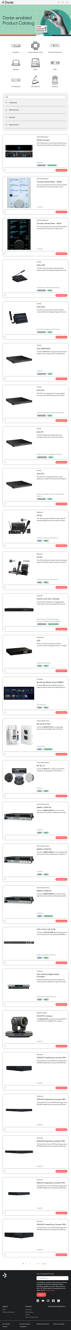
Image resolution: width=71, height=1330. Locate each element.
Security (5, 1326)
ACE (38, 640)
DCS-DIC (40, 390)
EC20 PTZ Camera (45, 1016)
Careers (27, 1314)
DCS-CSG (41, 265)
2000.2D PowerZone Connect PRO (51, 1057)
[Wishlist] (63, 2)
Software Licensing (59, 1324)
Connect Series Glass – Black (49, 223)
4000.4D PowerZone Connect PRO (51, 1224)
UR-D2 (39, 557)
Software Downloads (8, 1312)
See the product (61, 170)
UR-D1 (39, 515)
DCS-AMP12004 (43, 348)
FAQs (4, 1309)
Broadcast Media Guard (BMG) (50, 682)
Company (28, 1306)
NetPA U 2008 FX (44, 891)
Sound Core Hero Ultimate (48, 599)
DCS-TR (40, 432)
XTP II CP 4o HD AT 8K (46, 929)
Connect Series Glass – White (49, 182)
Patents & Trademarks (43, 1324)
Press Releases (29, 1312)
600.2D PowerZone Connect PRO (51, 1183)
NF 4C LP (41, 766)
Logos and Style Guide (31, 1317)
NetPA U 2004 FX (44, 849)
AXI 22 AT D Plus (43, 724)
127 (38, 1264)
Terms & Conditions (25, 1324)
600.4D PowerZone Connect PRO (51, 1141)
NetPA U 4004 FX (44, 807)
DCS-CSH (41, 307)
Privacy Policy (50, 1290)
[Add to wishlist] (5, 170)
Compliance (23, 1326)
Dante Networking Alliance (56, 1306)
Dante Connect (43, 140)
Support (5, 1306)
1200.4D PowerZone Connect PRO (51, 1099)
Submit (41, 1295)
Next (44, 1264)
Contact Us (28, 1309)
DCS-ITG (40, 474)
